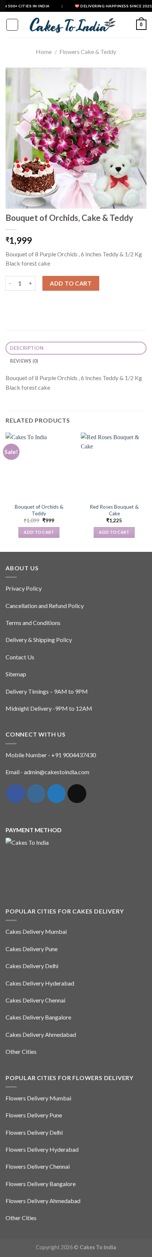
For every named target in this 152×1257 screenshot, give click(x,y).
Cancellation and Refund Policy (45, 605)
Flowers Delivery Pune (34, 1114)
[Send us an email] (77, 793)
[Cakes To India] (70, 25)
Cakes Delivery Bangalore (38, 1017)
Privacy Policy (24, 588)
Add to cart (70, 283)
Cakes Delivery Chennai (35, 1000)
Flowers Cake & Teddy (87, 51)
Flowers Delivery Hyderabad (42, 1149)
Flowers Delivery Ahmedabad (43, 1200)
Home (44, 51)
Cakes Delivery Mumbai (36, 931)
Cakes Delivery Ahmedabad (41, 1034)
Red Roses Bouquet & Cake (114, 510)
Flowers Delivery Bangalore (41, 1183)
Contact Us (20, 656)
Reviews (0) (24, 361)
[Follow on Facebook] (15, 793)
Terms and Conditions (33, 622)
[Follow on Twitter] (56, 793)
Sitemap (16, 673)
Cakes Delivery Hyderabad (40, 983)
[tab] (76, 348)
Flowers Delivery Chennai (38, 1166)
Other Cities (21, 1051)
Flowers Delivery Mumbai (38, 1097)
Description (27, 348)
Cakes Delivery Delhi (32, 965)
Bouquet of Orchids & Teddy (39, 510)
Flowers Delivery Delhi (34, 1132)
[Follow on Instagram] (36, 793)
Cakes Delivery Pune (32, 948)
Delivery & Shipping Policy (39, 639)
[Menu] (12, 25)
